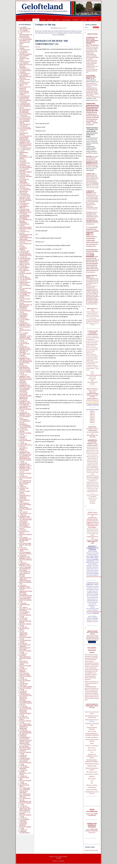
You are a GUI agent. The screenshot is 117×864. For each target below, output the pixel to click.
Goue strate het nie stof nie (91, 774)
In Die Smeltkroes (90, 272)
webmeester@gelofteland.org (93, 320)
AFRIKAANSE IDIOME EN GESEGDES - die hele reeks (91, 830)
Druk (36, 46)
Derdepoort (92, 776)
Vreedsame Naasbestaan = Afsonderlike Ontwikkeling (92, 734)
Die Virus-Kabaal (93, 20)
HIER (96, 123)
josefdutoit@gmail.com (92, 536)
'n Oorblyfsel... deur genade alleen (92, 724)
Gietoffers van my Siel (92, 621)
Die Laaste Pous (92, 778)
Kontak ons (55, 861)
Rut (92, 783)
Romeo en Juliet (92, 750)
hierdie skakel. (91, 68)
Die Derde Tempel (91, 766)
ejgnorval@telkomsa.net (92, 45)
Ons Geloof (50, 20)
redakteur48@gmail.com (92, 400)
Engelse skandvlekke (92, 789)
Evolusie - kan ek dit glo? (92, 745)
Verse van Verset (92, 731)
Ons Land (35, 20)
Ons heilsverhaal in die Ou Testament (91, 740)
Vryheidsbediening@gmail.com (94, 375)
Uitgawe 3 (92, 414)
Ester (92, 752)
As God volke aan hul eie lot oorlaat (92, 712)
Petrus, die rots (92, 748)
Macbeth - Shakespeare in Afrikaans (92, 769)
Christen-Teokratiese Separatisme (92, 728)
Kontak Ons (84, 20)
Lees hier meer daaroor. (91, 209)
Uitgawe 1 (92, 411)
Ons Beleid (28, 20)
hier (87, 72)
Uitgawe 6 (92, 419)
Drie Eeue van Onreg (92, 785)
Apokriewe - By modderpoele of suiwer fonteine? (92, 755)
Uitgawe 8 (92, 422)
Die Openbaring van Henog (92, 763)
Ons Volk (43, 20)
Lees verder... (92, 642)
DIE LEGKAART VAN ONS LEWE (92, 436)
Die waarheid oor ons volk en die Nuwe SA (91, 716)
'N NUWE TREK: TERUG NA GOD (92, 541)
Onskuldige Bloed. (91, 246)
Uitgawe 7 (92, 421)
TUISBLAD (20, 20)
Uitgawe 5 (92, 417)
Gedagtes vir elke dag (62, 28)
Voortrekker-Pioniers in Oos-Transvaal (92, 792)
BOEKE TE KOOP (92, 631)
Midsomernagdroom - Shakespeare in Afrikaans (92, 760)
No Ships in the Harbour (92, 737)
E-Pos (39, 46)
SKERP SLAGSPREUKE (93, 814)
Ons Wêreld (76, 20)
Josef (92, 781)
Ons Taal (57, 20)
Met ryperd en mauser (92, 772)
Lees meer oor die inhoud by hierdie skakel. (92, 186)
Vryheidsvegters (90, 224)
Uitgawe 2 (92, 413)
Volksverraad (88, 719)
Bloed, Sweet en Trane (91, 304)
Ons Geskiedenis (66, 20)
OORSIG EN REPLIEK (93, 405)
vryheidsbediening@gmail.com (94, 576)
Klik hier (87, 681)
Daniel (92, 743)
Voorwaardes (61, 861)
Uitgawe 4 (92, 416)
